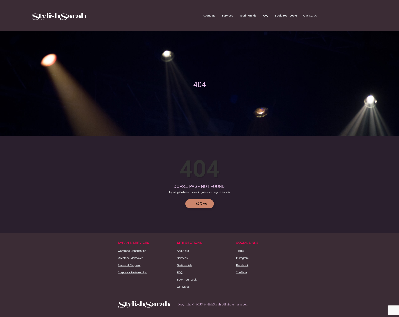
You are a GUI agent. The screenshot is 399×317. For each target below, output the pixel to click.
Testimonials (247, 15)
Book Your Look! (286, 15)
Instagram (242, 258)
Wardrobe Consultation (132, 250)
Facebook (242, 265)
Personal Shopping (129, 265)
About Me (209, 15)
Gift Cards (310, 15)
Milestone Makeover (130, 258)
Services (227, 15)
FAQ (265, 15)
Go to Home (202, 203)
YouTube (241, 272)
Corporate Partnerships (132, 272)
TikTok (240, 250)
